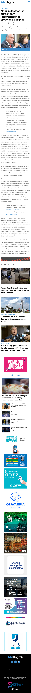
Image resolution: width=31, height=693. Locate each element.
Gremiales (18, 665)
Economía (11, 665)
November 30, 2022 (11, 131)
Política (6, 665)
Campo (23, 667)
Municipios (24, 665)
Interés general (16, 667)
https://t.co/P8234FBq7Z (12, 209)
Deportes (8, 667)
